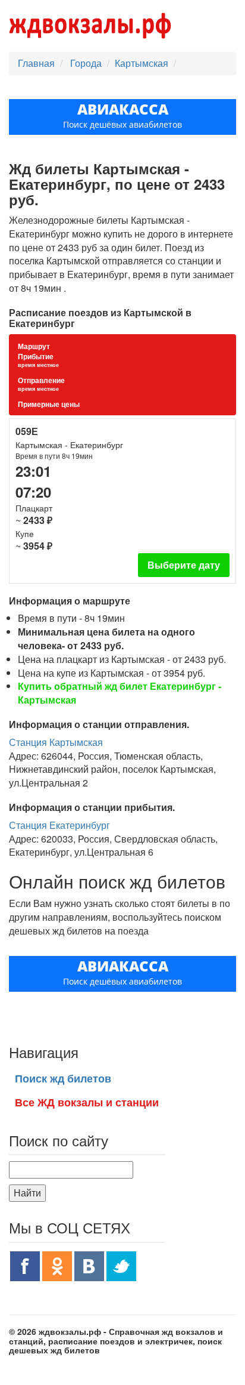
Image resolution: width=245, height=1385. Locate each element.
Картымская (141, 63)
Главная (36, 63)
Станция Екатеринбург (59, 825)
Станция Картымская (56, 742)
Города (87, 63)
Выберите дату (183, 565)
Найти (27, 1192)
